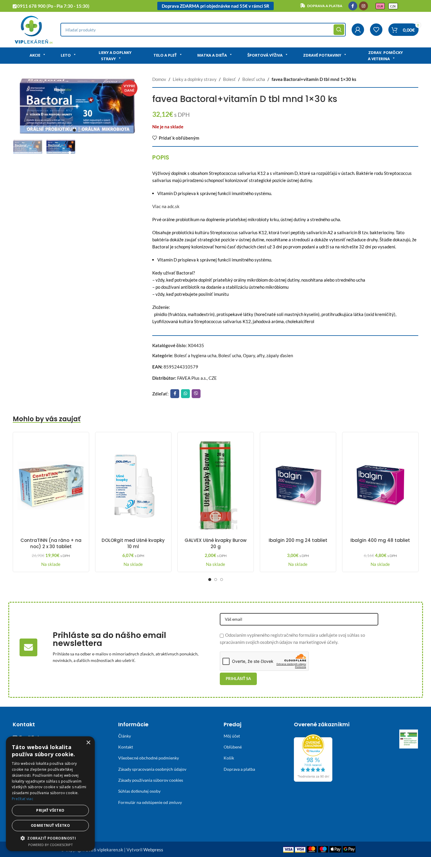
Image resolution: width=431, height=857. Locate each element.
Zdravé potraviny (322, 55)
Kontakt (125, 746)
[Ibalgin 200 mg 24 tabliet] (298, 485)
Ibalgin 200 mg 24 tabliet (298, 540)
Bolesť (229, 79)
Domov (159, 79)
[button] (50, 838)
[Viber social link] (196, 393)
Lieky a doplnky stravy (115, 55)
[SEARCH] (339, 29)
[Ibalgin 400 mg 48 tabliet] (380, 485)
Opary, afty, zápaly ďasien (268, 355)
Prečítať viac (22, 798)
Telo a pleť (165, 55)
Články (124, 735)
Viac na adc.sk (166, 206)
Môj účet (232, 735)
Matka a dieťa (212, 55)
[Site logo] (34, 29)
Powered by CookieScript (50, 844)
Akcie (35, 55)
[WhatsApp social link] (185, 393)
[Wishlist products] (376, 30)
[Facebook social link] (352, 5)
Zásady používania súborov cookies (150, 780)
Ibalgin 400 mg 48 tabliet (380, 540)
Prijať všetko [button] (50, 810)
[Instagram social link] (363, 5)
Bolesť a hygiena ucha (195, 355)
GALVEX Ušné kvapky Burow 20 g (215, 543)
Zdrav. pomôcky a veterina (385, 55)
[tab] (160, 157)
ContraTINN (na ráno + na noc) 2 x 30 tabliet (50, 543)
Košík (229, 757)
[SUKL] (408, 739)
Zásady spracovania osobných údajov (152, 769)
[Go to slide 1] (74, 130)
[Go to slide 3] (221, 579)
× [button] (88, 743)
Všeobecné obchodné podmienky (148, 757)
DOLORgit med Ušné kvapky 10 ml (133, 543)
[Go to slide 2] (80, 130)
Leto (66, 55)
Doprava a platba (239, 769)
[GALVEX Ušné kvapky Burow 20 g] (215, 485)
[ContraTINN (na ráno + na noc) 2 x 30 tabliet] (50, 485)
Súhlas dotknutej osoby (139, 791)
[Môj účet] (358, 30)
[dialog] (50, 793)
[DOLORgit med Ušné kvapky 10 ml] (133, 485)
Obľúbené (233, 746)
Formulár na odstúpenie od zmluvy (150, 802)
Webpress (153, 849)
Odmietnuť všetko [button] (50, 825)
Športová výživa (265, 55)
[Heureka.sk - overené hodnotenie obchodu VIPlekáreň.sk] (313, 757)
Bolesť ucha (253, 79)
